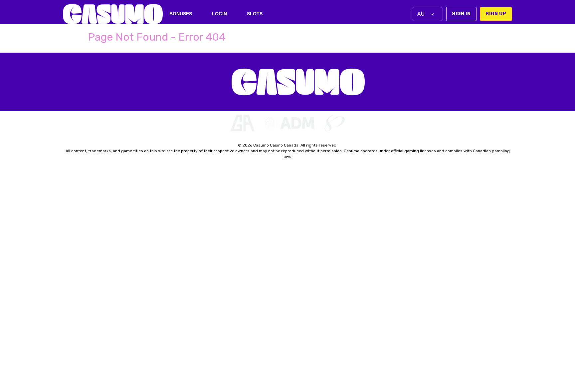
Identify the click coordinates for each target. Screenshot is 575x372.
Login (219, 13)
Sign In (461, 14)
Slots (255, 13)
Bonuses (180, 13)
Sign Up (495, 14)
